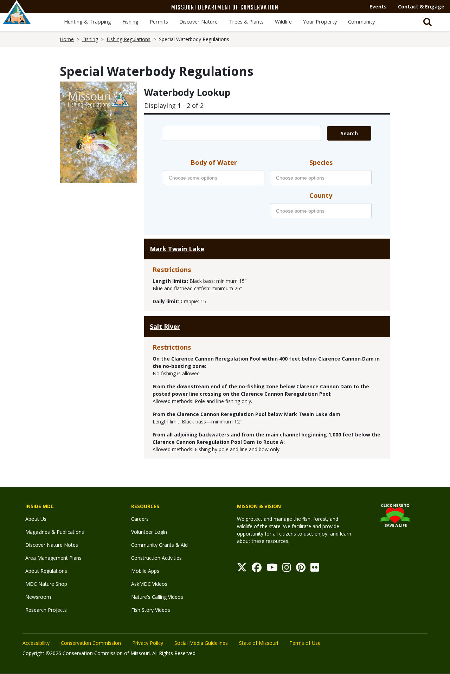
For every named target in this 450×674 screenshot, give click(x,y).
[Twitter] (242, 569)
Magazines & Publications (54, 532)
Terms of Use (305, 643)
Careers (140, 519)
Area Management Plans (53, 558)
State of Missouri (258, 643)
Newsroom (38, 597)
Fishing (130, 21)
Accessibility (36, 643)
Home (67, 39)
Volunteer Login (149, 532)
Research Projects (46, 610)
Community (361, 21)
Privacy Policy (147, 643)
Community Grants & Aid (159, 545)
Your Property (320, 21)
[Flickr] (314, 569)
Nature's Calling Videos (157, 597)
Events (378, 6)
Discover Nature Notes (51, 545)
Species (321, 162)
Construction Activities (156, 558)
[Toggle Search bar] (427, 22)
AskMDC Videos (149, 584)
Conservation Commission (91, 643)
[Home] (17, 20)
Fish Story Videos (150, 610)
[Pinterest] (301, 569)
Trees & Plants (246, 21)
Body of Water (214, 162)
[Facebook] (257, 569)
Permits (159, 21)
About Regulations (46, 571)
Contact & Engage (421, 6)
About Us (35, 519)
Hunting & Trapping (87, 21)
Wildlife (283, 21)
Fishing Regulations (128, 39)
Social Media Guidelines (201, 643)
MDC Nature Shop (46, 584)
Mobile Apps (145, 571)
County (320, 195)
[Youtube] (272, 569)
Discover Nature (198, 21)
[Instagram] (286, 569)
